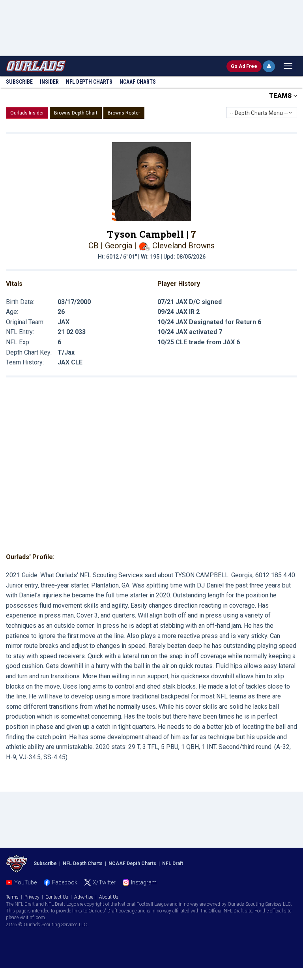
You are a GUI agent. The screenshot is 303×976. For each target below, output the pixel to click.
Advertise (83, 897)
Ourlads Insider (27, 113)
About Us (108, 897)
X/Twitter (104, 882)
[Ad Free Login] (269, 66)
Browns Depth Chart (75, 113)
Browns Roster (124, 113)
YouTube (25, 882)
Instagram (144, 882)
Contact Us (56, 897)
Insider (49, 82)
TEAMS (281, 95)
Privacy (31, 897)
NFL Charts (89, 82)
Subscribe (19, 82)
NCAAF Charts (138, 82)
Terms (12, 897)
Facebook (64, 882)
